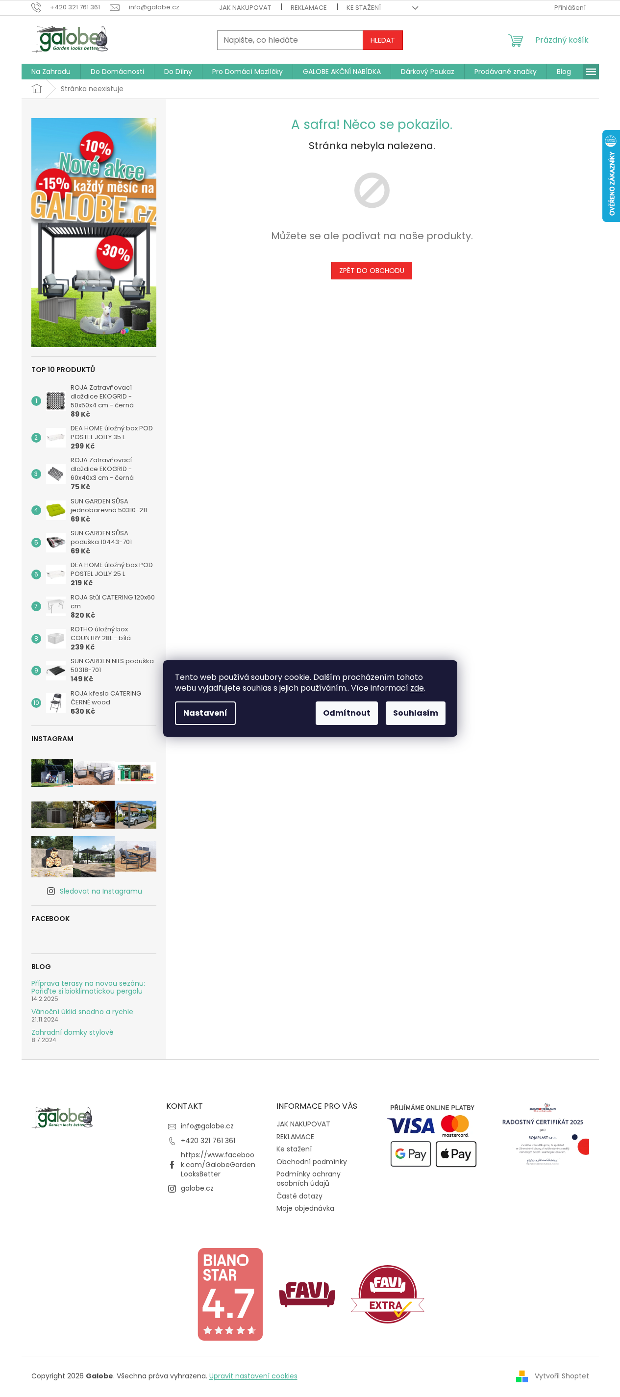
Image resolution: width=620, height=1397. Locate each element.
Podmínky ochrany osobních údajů (308, 1178)
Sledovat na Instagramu (101, 891)
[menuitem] (51, 71)
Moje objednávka (305, 1208)
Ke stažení (364, 7)
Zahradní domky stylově (72, 1032)
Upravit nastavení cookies (253, 1376)
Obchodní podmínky (311, 1162)
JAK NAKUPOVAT (245, 7)
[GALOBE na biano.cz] (230, 1294)
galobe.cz (197, 1188)
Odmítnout (347, 713)
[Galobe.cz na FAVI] (307, 1294)
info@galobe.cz (207, 1126)
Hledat (383, 40)
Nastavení (205, 713)
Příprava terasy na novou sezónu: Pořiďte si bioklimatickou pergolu (88, 987)
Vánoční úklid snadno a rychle (82, 1012)
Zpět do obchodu (371, 270)
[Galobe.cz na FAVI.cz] (387, 1294)
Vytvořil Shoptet (562, 1375)
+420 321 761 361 (208, 1141)
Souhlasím (415, 713)
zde (417, 688)
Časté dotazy (299, 1196)
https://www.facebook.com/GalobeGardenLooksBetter (218, 1164)
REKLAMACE (309, 7)
